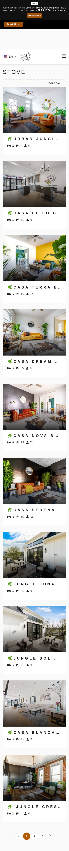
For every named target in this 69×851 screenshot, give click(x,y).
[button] (10, 56)
